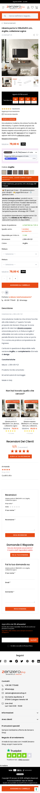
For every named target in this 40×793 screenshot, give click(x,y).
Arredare (4, 765)
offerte (21, 730)
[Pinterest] (27, 661)
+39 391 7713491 (9, 300)
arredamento (18, 737)
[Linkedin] (38, 661)
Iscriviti (34, 640)
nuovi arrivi (17, 744)
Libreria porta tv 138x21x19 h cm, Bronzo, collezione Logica (10, 423)
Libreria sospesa (24, 328)
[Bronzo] (15, 172)
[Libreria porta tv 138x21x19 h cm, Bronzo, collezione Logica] (11, 408)
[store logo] (16, 7)
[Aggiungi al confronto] (6, 292)
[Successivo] (17, 408)
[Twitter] (22, 661)
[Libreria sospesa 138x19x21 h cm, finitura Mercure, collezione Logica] (29, 408)
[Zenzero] (20, 673)
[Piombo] (20, 172)
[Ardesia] (9, 172)
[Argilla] (4, 172)
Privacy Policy (28, 646)
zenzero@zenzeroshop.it (15, 693)
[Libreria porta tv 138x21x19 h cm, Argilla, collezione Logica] (17, 82)
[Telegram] (33, 661)
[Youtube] (11, 661)
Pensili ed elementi (10, 23)
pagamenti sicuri (22, 192)
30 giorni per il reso (11, 190)
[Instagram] (5, 661)
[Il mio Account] (28, 7)
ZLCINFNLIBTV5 (11, 419)
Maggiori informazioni (10, 139)
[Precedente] (4, 408)
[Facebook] (0, 661)
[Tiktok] (16, 661)
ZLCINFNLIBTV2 (29, 419)
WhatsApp (9, 689)
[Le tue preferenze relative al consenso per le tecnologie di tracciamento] (36, 789)
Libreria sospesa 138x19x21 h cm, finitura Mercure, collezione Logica (29, 424)
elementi (20, 133)
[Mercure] (26, 172)
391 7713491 (30, 211)
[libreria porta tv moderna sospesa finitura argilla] (7, 82)
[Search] (5, 16)
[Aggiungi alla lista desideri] (37, 35)
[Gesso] (31, 172)
